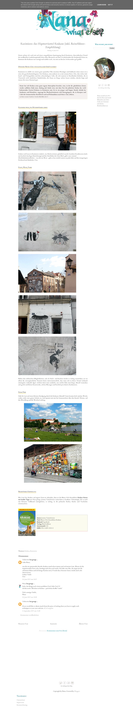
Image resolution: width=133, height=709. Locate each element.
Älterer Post (83, 624)
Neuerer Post (23, 624)
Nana (24, 584)
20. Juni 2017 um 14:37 (29, 579)
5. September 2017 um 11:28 (31, 611)
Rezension (33, 551)
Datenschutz (21, 700)
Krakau (27, 551)
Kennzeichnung (22, 705)
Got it (110, 5)
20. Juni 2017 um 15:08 (29, 597)
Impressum (20, 702)
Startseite (53, 624)
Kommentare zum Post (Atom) (57, 631)
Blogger (77, 691)
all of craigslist (48, 608)
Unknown (25, 560)
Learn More (101, 5)
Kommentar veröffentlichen (30, 615)
